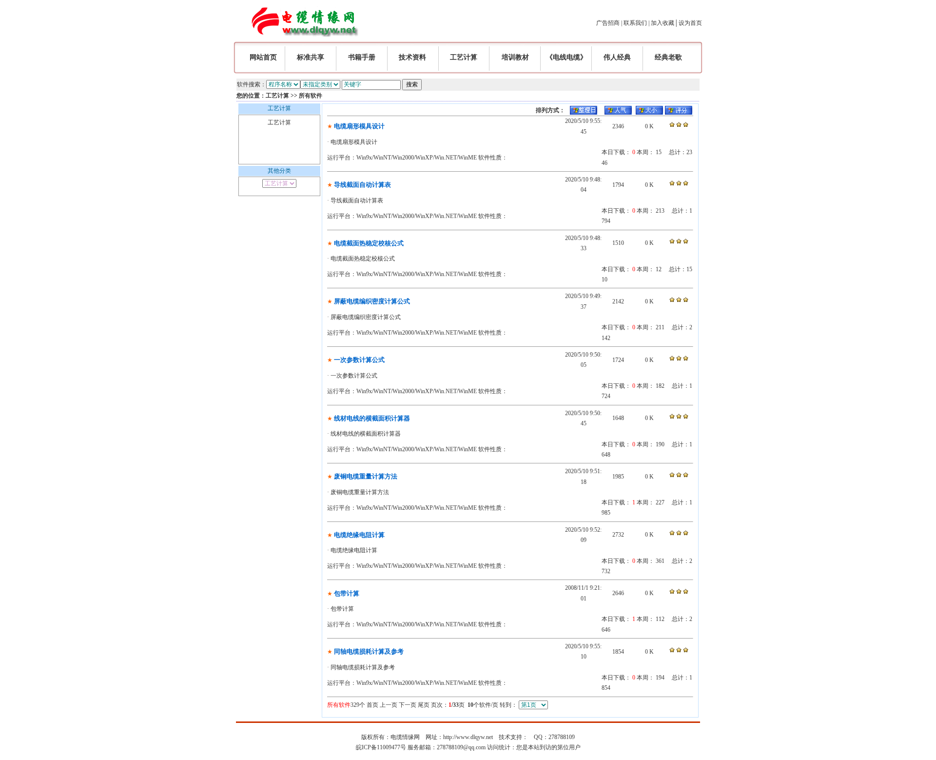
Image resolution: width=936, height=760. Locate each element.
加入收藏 (662, 23)
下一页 (407, 704)
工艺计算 (277, 95)
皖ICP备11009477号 (381, 747)
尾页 (423, 704)
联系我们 (635, 23)
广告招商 (608, 23)
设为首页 (690, 23)
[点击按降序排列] (583, 112)
